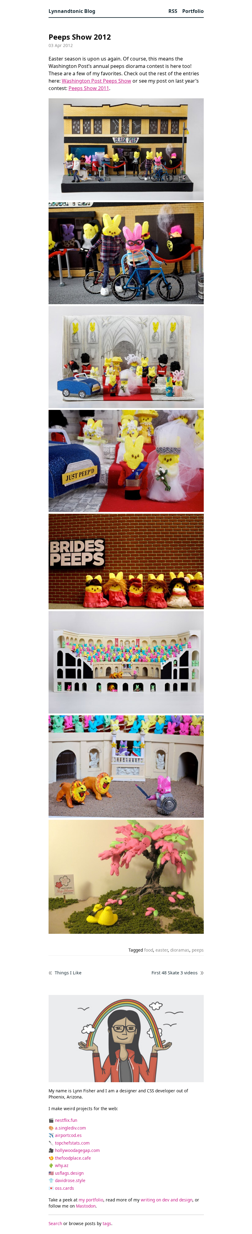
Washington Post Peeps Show (96, 80)
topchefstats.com (72, 1143)
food (148, 950)
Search (55, 1223)
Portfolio (193, 11)
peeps (198, 950)
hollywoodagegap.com (77, 1150)
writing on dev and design (166, 1200)
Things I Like (68, 972)
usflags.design (69, 1173)
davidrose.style (70, 1180)
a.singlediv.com (70, 1128)
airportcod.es (68, 1135)
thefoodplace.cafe (73, 1158)
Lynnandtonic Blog (72, 11)
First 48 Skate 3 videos (175, 972)
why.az (61, 1165)
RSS (172, 11)
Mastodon (86, 1206)
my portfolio (91, 1200)
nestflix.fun (66, 1120)
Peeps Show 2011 (89, 88)
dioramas (179, 950)
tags (107, 1223)
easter (162, 950)
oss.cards (64, 1188)
